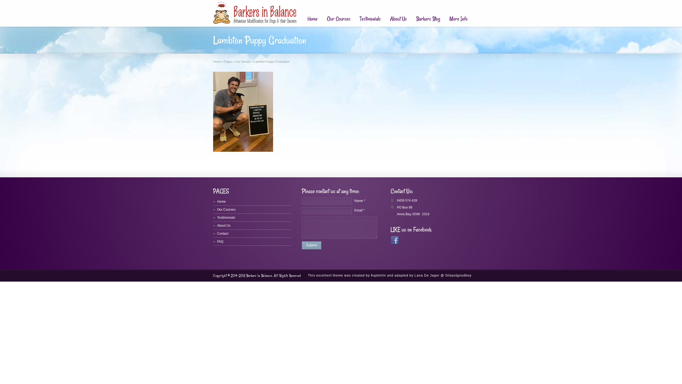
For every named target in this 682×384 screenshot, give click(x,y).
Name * (359, 201)
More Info (458, 18)
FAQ (220, 241)
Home (312, 18)
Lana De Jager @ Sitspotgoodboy (443, 275)
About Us (398, 18)
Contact (222, 233)
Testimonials (370, 18)
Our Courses (338, 18)
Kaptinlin (378, 275)
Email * (359, 210)
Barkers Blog (428, 18)
